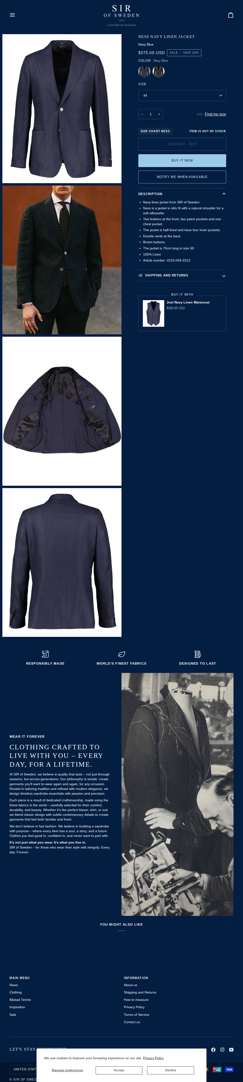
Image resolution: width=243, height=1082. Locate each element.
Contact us (132, 1022)
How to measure (136, 1000)
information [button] (136, 978)
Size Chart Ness (155, 131)
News (13, 985)
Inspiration (17, 1007)
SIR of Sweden (27, 1079)
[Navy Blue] (145, 72)
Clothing (15, 992)
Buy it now (182, 160)
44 (145, 95)
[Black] (158, 72)
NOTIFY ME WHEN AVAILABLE (182, 177)
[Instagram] (222, 1050)
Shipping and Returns (140, 992)
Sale (12, 1015)
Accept (119, 1070)
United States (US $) (33, 1069)
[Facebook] (213, 1050)
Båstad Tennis (20, 1000)
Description (150, 194)
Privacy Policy (153, 1058)
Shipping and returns (166, 275)
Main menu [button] (19, 978)
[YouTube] (231, 1050)
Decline (170, 1070)
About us (130, 985)
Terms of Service (136, 1015)
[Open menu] (16, 15)
